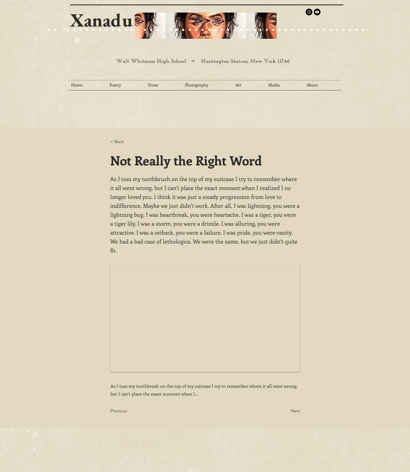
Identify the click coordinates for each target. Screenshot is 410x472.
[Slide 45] (331, 30)
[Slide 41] (305, 30)
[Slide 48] (350, 30)
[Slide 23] (158, 30)
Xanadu (101, 20)
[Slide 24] (100, 30)
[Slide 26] (209, 30)
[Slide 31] (241, 30)
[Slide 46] (337, 30)
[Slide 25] (106, 30)
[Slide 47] (344, 30)
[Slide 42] (312, 30)
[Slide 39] (292, 30)
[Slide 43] (318, 30)
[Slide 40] (299, 30)
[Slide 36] (273, 30)
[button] (128, 141)
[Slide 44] (324, 30)
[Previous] (142, 25)
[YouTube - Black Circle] (317, 12)
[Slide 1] (74, 30)
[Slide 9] (55, 30)
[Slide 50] (363, 30)
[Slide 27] (138, 30)
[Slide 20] (49, 30)
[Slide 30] (235, 30)
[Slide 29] (190, 30)
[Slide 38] (286, 30)
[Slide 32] (248, 30)
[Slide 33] (254, 30)
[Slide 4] (68, 30)
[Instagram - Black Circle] (309, 12)
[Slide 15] (81, 30)
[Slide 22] (94, 30)
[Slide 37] (280, 30)
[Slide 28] (222, 30)
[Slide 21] (87, 30)
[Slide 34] (260, 30)
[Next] (268, 25)
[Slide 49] (357, 30)
